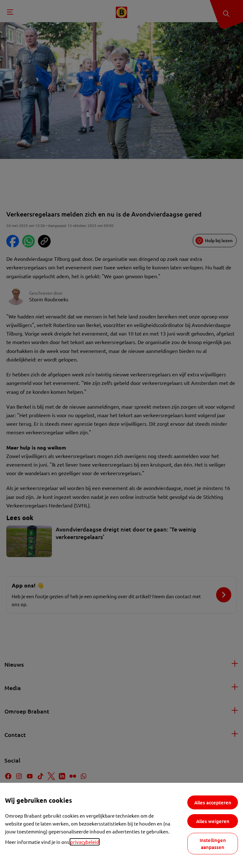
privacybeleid (84, 842)
